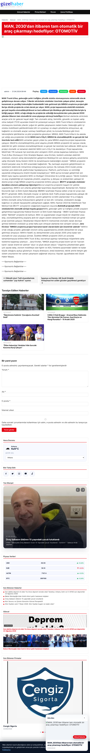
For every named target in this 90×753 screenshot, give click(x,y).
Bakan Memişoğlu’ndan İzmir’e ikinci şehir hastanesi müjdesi (26, 596)
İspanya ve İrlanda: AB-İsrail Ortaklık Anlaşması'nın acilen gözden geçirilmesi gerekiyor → (63, 280)
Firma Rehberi (40, 12)
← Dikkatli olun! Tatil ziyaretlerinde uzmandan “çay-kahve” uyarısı (18, 279)
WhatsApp (63, 91)
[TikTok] (32, 473)
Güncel (12, 20)
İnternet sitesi (8, 410)
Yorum (5, 370)
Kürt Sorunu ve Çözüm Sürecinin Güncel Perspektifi (24, 601)
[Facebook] (6, 473)
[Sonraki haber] (83, 490)
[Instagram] (19, 473)
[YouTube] (25, 473)
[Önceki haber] (78, 490)
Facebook (53, 91)
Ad (4, 392)
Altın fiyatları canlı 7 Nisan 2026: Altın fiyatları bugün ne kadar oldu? (29, 604)
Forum (53, 12)
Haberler (5, 20)
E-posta (6, 401)
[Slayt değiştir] (40, 732)
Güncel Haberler (23, 12)
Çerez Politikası (66, 12)
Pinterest (81, 91)
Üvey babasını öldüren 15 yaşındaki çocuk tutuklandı (24, 599)
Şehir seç (10, 453)
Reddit (73, 91)
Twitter (43, 91)
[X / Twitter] (12, 473)
